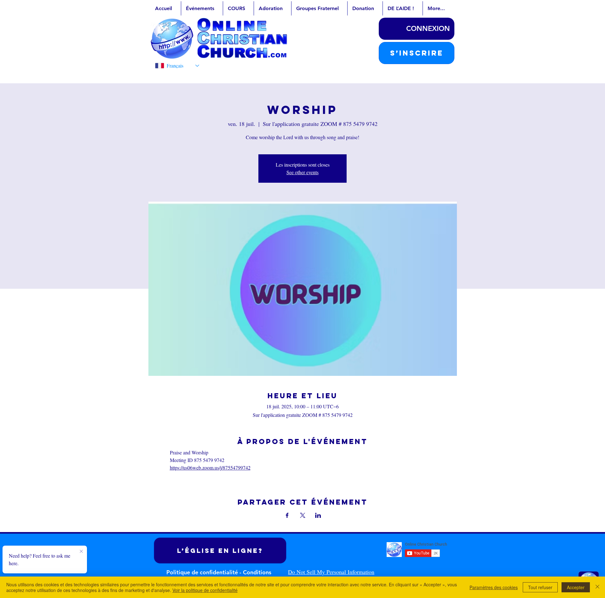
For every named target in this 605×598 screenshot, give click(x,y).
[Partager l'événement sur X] (303, 515)
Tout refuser (540, 587)
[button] (416, 53)
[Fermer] (597, 587)
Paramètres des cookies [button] (494, 587)
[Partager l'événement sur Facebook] (287, 515)
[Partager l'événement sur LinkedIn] (318, 515)
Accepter (576, 587)
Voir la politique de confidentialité (205, 590)
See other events (302, 172)
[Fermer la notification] (81, 551)
